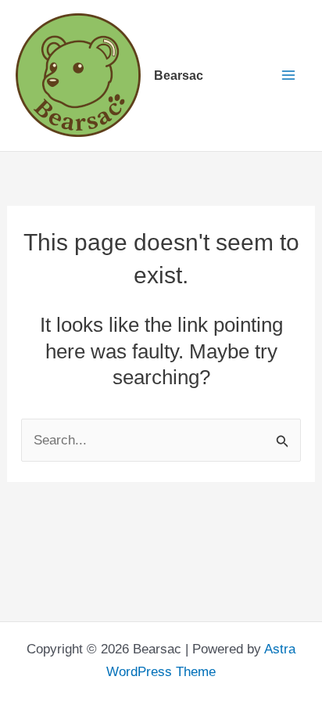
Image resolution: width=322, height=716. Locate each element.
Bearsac (178, 75)
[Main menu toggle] (288, 75)
